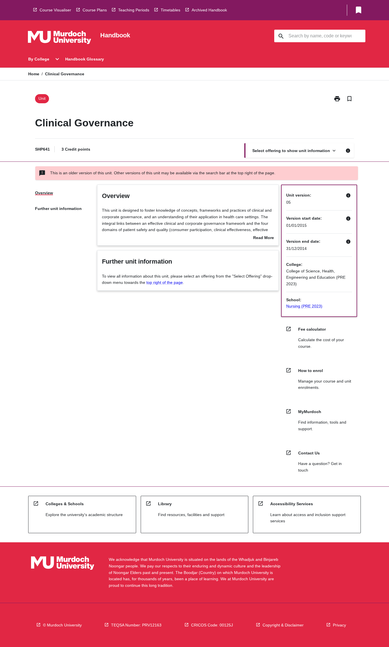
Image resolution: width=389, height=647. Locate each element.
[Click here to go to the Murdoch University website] (59, 38)
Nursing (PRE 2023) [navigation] (304, 306)
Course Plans (95, 10)
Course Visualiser (55, 10)
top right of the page (164, 282)
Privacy (339, 625)
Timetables (170, 10)
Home (33, 74)
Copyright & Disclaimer (283, 625)
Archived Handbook (209, 10)
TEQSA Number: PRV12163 (136, 625)
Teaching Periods (133, 10)
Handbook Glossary (84, 59)
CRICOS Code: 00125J (212, 625)
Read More (263, 238)
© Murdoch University (62, 625)
